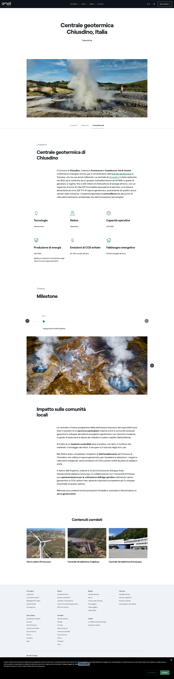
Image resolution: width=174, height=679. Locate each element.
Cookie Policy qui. (84, 664)
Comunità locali (98, 125)
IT (148, 4)
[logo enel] (6, 4)
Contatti (60, 615)
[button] (27, 321)
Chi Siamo (74, 4)
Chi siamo (30, 591)
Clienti (90, 619)
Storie (83, 4)
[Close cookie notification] (171, 660)
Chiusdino (114, 177)
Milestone (85, 125)
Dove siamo (31, 615)
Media (92, 4)
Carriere (101, 4)
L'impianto (74, 125)
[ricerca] (154, 4)
